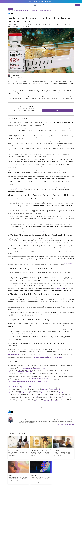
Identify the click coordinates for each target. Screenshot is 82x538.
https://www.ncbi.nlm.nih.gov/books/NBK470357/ (49, 396)
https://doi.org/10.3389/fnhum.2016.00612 (20, 371)
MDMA (60, 188)
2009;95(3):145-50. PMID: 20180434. (18, 375)
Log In (77, 5)
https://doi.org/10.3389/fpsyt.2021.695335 (46, 401)
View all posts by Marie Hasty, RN (66, 424)
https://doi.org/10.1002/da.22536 (39, 378)
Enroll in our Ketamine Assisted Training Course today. (47, 357)
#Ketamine (10, 10)
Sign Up (57, 110)
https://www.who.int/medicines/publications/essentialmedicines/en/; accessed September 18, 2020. (36, 392)
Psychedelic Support (13, 188)
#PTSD (51, 10)
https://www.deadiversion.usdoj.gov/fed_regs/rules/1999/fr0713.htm (28, 381)
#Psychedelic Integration (34, 10)
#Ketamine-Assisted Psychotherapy (20, 10)
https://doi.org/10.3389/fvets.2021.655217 (20, 386)
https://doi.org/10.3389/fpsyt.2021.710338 (34, 368)
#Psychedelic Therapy (45, 10)
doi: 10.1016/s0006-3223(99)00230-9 (51, 389)
